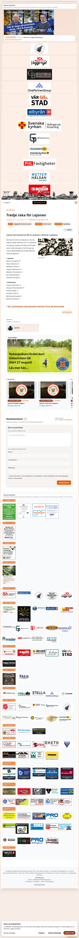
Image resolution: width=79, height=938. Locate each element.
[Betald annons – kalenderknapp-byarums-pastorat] (39, 151)
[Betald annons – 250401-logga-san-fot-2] (24, 614)
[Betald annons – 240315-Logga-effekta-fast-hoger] (38, 608)
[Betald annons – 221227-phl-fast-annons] (39, 164)
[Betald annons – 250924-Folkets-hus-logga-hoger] (9, 679)
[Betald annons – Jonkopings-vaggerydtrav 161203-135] (38, 791)
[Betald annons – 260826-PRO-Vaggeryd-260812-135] (51, 511)
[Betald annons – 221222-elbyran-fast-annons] (39, 113)
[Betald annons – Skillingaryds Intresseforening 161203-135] (51, 826)
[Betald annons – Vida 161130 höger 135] (38, 744)
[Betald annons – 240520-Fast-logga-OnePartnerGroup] (39, 87)
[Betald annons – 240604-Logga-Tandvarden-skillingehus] (9, 626)
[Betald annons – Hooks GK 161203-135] (22, 802)
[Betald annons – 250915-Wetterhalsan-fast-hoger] (39, 177)
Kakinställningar (39, 884)
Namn (10, 452)
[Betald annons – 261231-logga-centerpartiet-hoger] (9, 772)
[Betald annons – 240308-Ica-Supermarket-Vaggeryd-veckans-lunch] (67, 595)
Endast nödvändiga (54, 933)
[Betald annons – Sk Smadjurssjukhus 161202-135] (9, 609)
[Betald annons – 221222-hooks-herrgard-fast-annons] (51, 596)
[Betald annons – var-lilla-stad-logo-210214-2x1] (39, 100)
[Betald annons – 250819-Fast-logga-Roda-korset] (9, 652)
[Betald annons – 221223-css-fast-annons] (37, 638)
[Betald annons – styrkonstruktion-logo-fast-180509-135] (24, 744)
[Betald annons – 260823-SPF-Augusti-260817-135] (38, 510)
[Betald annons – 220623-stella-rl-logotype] (38, 693)
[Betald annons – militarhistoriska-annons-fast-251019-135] (9, 816)
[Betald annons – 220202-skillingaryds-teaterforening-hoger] (22, 828)
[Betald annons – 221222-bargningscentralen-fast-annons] (9, 731)
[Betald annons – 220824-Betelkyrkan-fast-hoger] (51, 705)
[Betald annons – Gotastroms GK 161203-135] (67, 791)
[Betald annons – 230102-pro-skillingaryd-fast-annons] (37, 841)
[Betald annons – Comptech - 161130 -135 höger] (9, 744)
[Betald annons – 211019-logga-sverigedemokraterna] (39, 771)
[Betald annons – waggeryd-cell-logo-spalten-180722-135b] (37, 755)
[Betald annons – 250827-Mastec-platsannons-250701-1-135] (9, 533)
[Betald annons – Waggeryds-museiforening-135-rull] (38, 816)
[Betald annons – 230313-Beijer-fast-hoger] (38, 652)
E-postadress (13, 460)
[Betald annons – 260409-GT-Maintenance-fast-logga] (39, 139)
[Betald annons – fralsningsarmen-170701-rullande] (9, 706)
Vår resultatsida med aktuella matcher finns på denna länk (36, 306)
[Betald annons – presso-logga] (51, 756)
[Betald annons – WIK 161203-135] (9, 801)
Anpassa (41, 933)
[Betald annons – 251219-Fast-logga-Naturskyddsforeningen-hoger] (9, 825)
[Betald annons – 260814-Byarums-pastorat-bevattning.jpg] (9, 575)
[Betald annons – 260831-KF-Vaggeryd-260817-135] (9, 552)
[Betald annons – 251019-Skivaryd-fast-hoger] (24, 841)
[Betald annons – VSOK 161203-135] (9, 791)
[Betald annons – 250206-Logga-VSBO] (24, 693)
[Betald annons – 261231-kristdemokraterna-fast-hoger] (52, 772)
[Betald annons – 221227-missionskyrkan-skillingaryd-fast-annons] (9, 717)
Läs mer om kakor (9, 933)
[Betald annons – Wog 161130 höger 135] (67, 744)
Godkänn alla (69, 933)
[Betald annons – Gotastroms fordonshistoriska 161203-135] (67, 816)
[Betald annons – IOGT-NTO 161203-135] (37, 826)
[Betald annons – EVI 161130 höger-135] (9, 755)
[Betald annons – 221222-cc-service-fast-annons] (24, 730)
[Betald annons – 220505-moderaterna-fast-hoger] (24, 772)
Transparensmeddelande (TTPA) (13, 39)
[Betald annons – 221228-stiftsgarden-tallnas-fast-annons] (39, 49)
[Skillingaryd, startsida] (39, 202)
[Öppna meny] (76, 202)
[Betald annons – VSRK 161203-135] (64, 802)
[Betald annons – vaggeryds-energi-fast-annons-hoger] (9, 854)
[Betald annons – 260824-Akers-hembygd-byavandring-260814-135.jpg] (9, 512)
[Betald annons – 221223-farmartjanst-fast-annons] (9, 639)
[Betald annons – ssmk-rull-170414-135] (37, 802)
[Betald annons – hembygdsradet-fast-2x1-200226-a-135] (64, 826)
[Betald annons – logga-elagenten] (39, 190)
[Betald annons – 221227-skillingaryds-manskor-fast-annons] (9, 840)
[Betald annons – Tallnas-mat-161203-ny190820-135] (38, 596)
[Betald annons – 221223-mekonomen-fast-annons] (38, 731)
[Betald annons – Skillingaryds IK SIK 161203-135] (24, 791)
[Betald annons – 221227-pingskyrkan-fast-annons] (51, 718)
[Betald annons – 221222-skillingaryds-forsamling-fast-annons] (39, 126)
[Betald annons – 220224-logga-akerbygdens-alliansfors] (37, 718)
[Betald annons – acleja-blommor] (51, 652)
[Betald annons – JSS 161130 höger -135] (22, 755)
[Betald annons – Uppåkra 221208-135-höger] (51, 743)
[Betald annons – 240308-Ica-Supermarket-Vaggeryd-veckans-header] (39, 61)
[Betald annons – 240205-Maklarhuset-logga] (9, 693)
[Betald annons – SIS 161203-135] (51, 791)
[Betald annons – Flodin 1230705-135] (67, 693)
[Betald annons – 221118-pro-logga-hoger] (51, 816)
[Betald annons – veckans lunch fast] (24, 593)
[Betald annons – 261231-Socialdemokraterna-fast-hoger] (67, 772)
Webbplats (11, 468)
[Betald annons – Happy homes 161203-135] (9, 663)
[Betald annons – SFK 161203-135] (51, 801)
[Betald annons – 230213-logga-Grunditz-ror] (64, 628)
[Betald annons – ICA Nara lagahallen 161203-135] (9, 595)
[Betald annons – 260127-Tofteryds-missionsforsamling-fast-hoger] (24, 706)
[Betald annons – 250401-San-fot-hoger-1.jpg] (67, 609)
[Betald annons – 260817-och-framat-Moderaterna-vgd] (39, 22)
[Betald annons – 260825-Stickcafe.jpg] (24, 511)
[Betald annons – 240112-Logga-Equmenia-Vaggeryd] (22, 717)
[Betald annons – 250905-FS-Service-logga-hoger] (37, 628)
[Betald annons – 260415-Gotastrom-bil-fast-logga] (39, 74)
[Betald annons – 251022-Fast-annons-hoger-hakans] (51, 627)
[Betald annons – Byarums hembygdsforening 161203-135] (51, 841)
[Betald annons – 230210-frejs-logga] (24, 677)
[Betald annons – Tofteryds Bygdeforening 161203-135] (24, 816)
